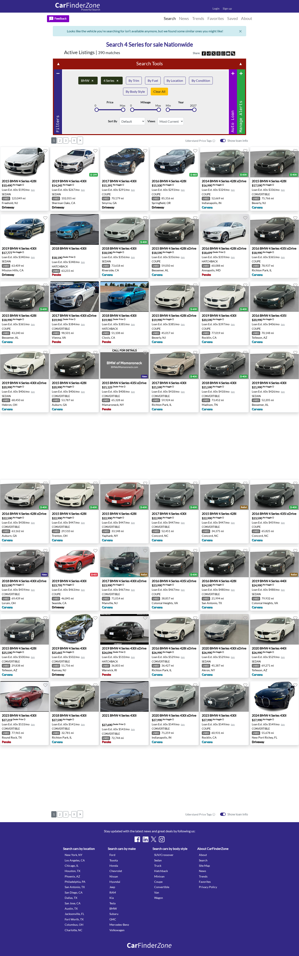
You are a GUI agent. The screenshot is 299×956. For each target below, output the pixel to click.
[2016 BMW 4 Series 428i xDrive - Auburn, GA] (24, 494)
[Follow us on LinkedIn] (145, 839)
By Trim (134, 80)
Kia (111, 897)
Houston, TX (72, 871)
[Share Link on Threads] (218, 53)
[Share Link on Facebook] (204, 53)
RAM (112, 892)
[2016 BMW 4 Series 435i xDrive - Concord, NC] (274, 494)
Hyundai (114, 881)
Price (110, 102)
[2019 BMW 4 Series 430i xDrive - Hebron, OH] (24, 364)
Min (168, 105)
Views (151, 121)
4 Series (111, 80)
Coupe (158, 881)
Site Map (204, 865)
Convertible (161, 887)
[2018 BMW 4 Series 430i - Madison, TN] (224, 364)
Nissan (113, 876)
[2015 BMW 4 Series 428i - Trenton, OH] (74, 494)
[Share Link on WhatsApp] (223, 53)
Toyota (113, 860)
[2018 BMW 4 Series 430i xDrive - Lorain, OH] (24, 562)
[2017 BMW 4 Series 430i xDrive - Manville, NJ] (124, 562)
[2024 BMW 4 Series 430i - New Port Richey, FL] (274, 696)
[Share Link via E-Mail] (228, 53)
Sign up (227, 8)
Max (122, 105)
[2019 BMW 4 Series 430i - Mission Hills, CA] (24, 229)
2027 (193, 105)
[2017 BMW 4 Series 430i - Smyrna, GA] (124, 162)
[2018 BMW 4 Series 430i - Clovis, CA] (124, 296)
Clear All (159, 91)
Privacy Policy (208, 887)
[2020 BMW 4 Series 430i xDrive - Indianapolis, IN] (174, 696)
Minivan (159, 876)
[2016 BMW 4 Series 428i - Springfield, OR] (174, 162)
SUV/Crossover (164, 855)
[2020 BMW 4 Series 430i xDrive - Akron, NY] (224, 629)
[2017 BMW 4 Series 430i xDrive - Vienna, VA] (74, 296)
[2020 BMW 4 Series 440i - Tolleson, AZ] (274, 629)
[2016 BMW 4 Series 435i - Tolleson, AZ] (274, 296)
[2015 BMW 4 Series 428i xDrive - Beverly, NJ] (174, 296)
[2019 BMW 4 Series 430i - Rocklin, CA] (224, 296)
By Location (175, 80)
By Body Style (135, 91)
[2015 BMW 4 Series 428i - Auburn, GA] (74, 364)
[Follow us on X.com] (153, 839)
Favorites (205, 881)
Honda (113, 865)
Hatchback (161, 871)
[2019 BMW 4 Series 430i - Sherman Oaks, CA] (74, 162)
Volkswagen (116, 930)
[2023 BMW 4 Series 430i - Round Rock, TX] (24, 696)
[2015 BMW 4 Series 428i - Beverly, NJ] (274, 162)
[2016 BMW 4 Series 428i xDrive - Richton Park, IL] (174, 629)
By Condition (201, 80)
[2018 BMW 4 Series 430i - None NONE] (74, 229)
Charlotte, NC (73, 930)
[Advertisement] (22, 116)
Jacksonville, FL (74, 914)
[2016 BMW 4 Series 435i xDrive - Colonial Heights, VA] (174, 562)
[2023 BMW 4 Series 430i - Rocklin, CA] (224, 696)
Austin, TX (71, 908)
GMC (112, 919)
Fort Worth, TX (74, 919)
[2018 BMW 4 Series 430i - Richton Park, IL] (74, 696)
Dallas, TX (71, 897)
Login (216, 8)
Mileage (146, 102)
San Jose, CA (73, 903)
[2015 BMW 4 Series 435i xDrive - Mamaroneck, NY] (124, 364)
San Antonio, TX (75, 887)
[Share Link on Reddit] (209, 53)
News (202, 871)
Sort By (112, 121)
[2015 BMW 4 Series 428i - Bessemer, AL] (24, 296)
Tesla (112, 903)
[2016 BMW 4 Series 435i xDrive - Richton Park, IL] (274, 229)
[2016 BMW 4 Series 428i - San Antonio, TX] (224, 562)
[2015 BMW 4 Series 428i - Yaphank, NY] (124, 494)
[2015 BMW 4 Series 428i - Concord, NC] (224, 494)
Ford (112, 855)
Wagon (158, 897)
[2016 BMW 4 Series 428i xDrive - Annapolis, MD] (224, 229)
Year (181, 102)
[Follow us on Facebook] (137, 839)
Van (156, 892)
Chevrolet (115, 871)
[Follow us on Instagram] (161, 839)
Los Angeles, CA (75, 860)
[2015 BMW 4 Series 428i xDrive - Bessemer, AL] (174, 229)
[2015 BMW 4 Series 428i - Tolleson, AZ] (24, 629)
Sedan (158, 860)
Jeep (112, 887)
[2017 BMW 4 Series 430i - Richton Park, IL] (174, 364)
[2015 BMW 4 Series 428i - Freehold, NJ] (24, 162)
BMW (87, 80)
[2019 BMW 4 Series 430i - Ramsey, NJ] (74, 629)
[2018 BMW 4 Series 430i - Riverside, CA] (124, 229)
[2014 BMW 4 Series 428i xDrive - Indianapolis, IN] (224, 162)
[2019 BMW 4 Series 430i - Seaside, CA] (74, 562)
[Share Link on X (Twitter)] (214, 53)
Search (203, 860)
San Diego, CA (74, 892)
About (203, 855)
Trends (203, 876)
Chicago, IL (72, 865)
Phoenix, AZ (72, 876)
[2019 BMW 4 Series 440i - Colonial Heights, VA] (274, 562)
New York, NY (73, 855)
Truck (157, 865)
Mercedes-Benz (119, 924)
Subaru (113, 914)
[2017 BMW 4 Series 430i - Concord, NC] (174, 494)
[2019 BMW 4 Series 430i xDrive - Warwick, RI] (124, 629)
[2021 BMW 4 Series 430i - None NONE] (124, 696)
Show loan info (237, 140)
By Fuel (153, 80)
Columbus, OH (74, 924)
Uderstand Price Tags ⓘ (200, 140)
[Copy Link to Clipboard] (233, 53)
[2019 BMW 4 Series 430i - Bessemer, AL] (274, 364)
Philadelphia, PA (75, 881)
